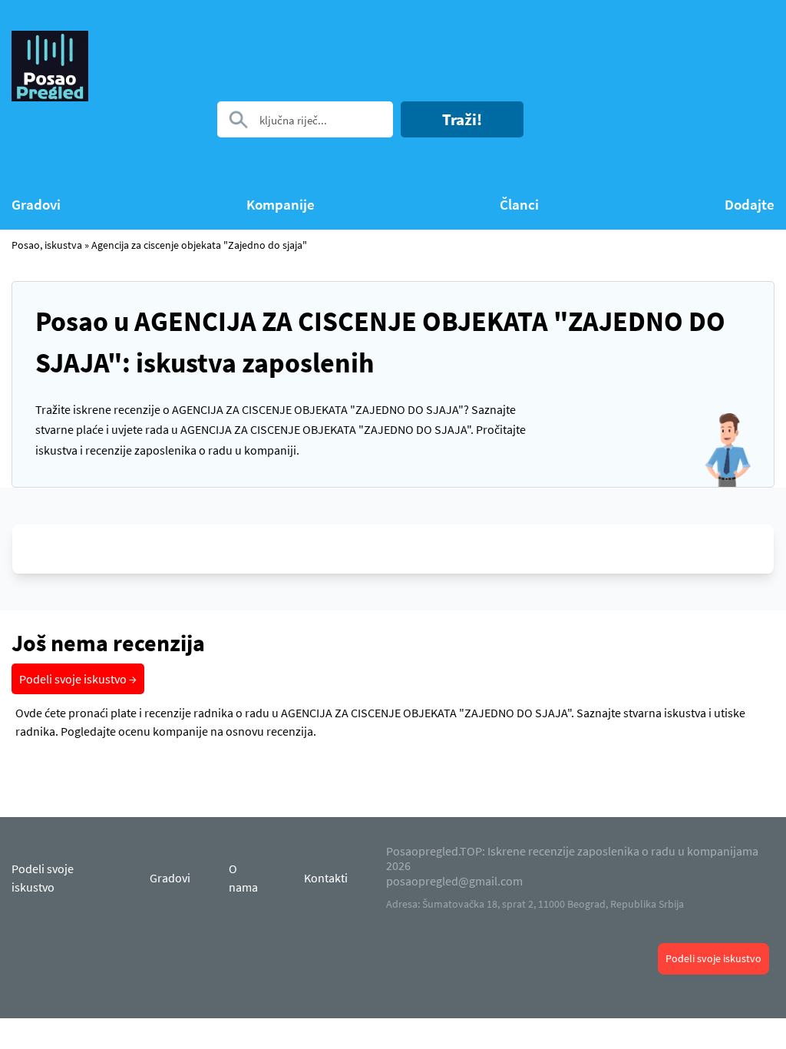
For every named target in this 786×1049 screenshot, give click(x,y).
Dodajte (749, 204)
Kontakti (326, 877)
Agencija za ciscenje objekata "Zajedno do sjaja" (199, 245)
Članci (519, 204)
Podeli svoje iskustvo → (78, 679)
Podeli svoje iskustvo (713, 958)
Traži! (462, 119)
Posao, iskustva (47, 245)
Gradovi (36, 204)
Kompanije (280, 204)
